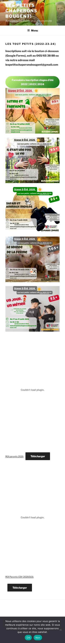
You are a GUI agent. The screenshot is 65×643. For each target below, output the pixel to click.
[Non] (60, 630)
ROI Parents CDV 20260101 (19, 576)
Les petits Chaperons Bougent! (21, 11)
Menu (34, 30)
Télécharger (38, 456)
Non (37, 637)
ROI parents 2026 (14, 456)
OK (28, 637)
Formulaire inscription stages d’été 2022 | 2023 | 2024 (32, 82)
